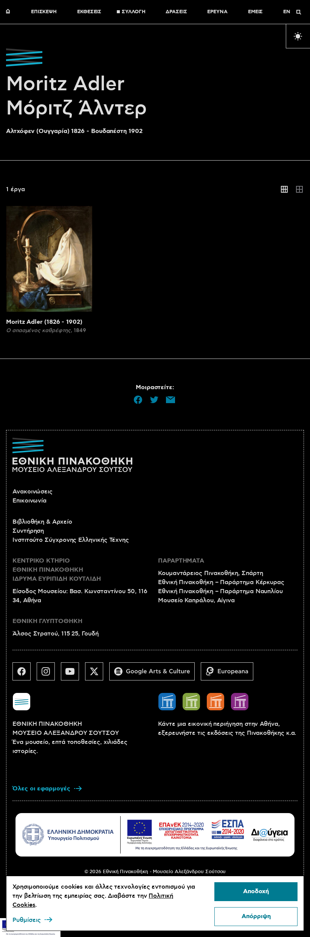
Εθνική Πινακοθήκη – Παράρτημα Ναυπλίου (220, 591)
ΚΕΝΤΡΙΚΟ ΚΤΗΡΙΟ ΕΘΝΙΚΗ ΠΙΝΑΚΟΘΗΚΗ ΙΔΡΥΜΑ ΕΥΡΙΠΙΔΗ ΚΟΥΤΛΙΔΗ (56, 570)
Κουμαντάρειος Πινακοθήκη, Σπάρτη (210, 573)
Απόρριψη (256, 916)
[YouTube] (73, 674)
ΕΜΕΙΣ (255, 12)
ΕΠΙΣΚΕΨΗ (44, 12)
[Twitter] (97, 674)
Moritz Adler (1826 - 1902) (44, 322)
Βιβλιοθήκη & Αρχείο (42, 522)
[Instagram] (49, 674)
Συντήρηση (28, 531)
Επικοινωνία (29, 500)
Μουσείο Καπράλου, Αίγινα (196, 600)
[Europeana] (230, 674)
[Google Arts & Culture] (155, 674)
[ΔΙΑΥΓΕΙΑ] (269, 835)
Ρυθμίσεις (26, 920)
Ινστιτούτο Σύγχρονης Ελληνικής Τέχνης (70, 540)
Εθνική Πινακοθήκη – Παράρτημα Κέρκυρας (221, 582)
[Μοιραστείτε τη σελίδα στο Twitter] (154, 400)
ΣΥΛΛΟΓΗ (133, 12)
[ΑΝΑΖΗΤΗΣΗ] (298, 12)
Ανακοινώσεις (32, 491)
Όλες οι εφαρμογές (41, 789)
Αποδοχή (256, 891)
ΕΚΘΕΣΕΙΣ (89, 12)
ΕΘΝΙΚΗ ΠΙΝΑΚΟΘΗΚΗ (10, 12)
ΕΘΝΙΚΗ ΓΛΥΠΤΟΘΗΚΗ (47, 621)
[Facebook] (24, 674)
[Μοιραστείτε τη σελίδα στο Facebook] (138, 400)
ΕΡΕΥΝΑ (217, 12)
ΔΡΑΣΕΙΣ (176, 12)
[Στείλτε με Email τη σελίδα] (170, 400)
